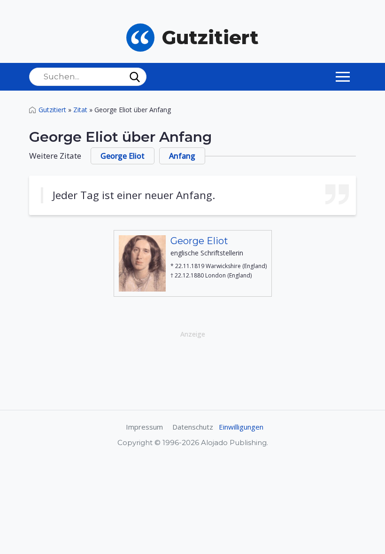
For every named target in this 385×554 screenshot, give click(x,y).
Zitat (80, 109)
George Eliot (122, 156)
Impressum (144, 426)
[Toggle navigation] (343, 76)
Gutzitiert (52, 109)
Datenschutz (192, 426)
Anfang (182, 156)
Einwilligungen (241, 426)
